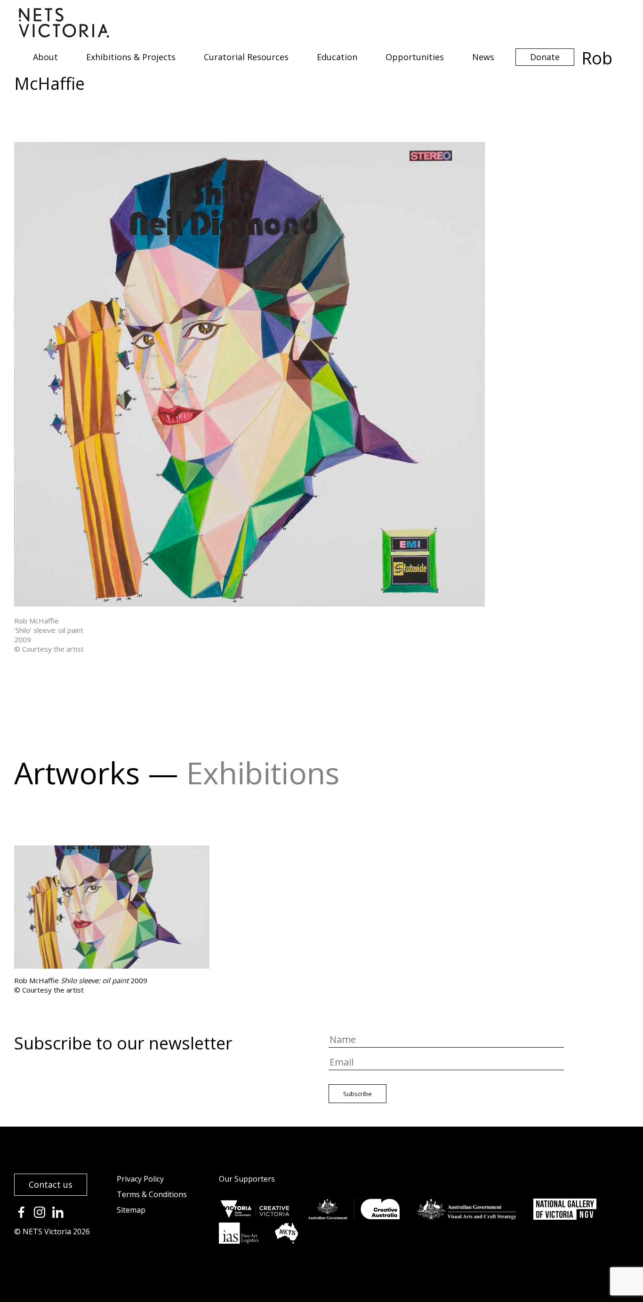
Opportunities (415, 57)
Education (337, 57)
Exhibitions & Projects (131, 57)
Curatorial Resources (246, 57)
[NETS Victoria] (64, 34)
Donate (545, 57)
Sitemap (131, 1210)
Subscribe (357, 1093)
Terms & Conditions (152, 1194)
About (45, 57)
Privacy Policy (140, 1179)
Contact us (50, 1184)
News (483, 57)
